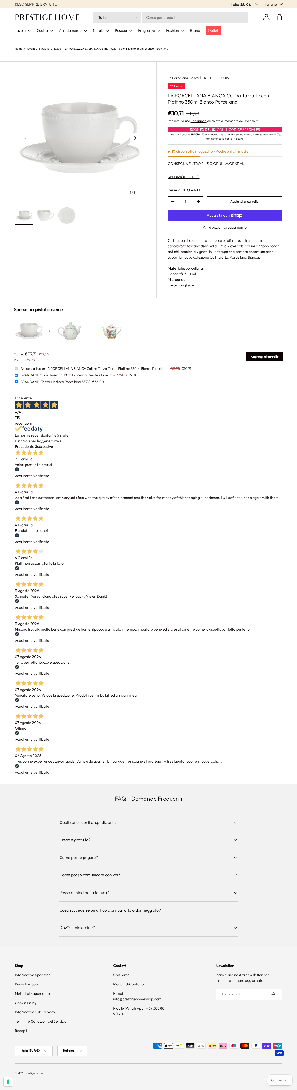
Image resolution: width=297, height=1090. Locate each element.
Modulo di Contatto (128, 984)
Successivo (44, 446)
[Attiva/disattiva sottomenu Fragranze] (158, 30)
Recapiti (21, 1030)
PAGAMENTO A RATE (185, 190)
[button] (279, 17)
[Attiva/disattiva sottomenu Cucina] (51, 30)
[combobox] (170, 17)
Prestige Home (34, 1073)
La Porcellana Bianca (183, 78)
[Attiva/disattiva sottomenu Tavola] (29, 30)
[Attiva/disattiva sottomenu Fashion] (182, 30)
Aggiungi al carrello (244, 202)
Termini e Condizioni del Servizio (40, 1021)
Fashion (172, 30)
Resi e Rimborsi (27, 984)
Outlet (213, 30)
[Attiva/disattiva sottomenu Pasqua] (130, 30)
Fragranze (146, 30)
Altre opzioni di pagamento (225, 227)
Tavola (20, 30)
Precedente (24, 446)
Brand (195, 30)
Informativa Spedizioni (33, 974)
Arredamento (70, 30)
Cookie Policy (25, 1002)
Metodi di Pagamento (32, 993)
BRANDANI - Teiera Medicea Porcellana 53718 (55, 382)
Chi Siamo (121, 974)
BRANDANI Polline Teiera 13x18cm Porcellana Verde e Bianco (66, 375)
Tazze (57, 48)
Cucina (42, 30)
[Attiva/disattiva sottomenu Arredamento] (85, 30)
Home (19, 48)
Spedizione (199, 121)
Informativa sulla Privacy (35, 1012)
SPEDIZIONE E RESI (184, 177)
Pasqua (121, 30)
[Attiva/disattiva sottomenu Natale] (107, 30)
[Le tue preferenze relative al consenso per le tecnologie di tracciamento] (8, 1081)
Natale (98, 30)
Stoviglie (44, 48)
